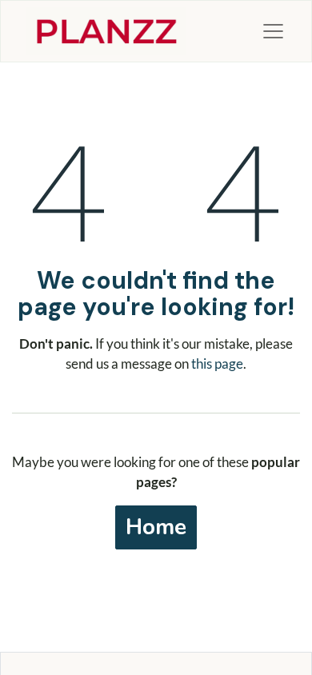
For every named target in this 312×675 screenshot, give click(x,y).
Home (156, 527)
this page (217, 363)
